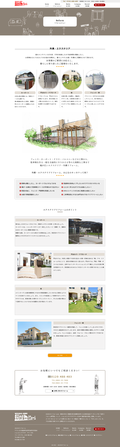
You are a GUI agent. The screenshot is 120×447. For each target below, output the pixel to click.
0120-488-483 (61, 376)
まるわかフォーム (63, 445)
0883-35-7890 (62, 380)
